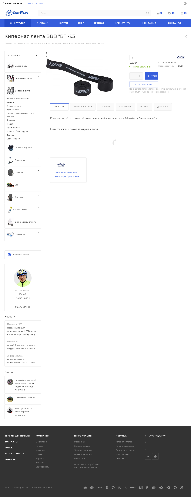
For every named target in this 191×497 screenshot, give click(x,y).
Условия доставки (83, 450)
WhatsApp (155, 456)
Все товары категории (66, 172)
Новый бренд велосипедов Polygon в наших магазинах (21, 347)
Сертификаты (42, 467)
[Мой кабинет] (185, 4)
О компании (42, 442)
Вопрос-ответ (122, 454)
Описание (59, 107)
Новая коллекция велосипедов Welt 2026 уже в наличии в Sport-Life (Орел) (21, 331)
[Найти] (147, 13)
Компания (43, 436)
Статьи (8, 372)
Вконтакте (148, 456)
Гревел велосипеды (25, 397)
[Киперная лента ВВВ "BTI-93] (79, 77)
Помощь (10, 459)
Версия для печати (17, 436)
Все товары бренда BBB (67, 176)
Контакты (10, 442)
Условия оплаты (82, 446)
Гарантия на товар (83, 454)
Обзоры (120, 458)
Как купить (125, 107)
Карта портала (14, 453)
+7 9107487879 (13, 3)
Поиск (8, 447)
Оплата (144, 107)
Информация (83, 436)
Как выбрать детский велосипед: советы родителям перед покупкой (25, 385)
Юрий (22, 294)
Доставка (162, 107)
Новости (9, 316)
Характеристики (83, 107)
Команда (40, 450)
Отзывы (39, 454)
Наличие (105, 107)
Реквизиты (79, 458)
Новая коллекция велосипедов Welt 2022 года (21, 361)
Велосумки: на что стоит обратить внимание (24, 411)
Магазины (79, 442)
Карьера (40, 458)
